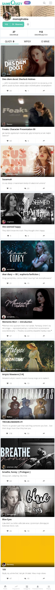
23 (28, 188)
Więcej (48, 588)
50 (28, 433)
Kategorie (27, 588)
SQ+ (27, 3)
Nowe (5, 588)
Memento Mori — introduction (17, 321)
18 (28, 531)
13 (28, 383)
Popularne (16, 588)
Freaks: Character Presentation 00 (18, 129)
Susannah (7, 179)
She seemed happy (11, 226)
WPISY (27, 41)
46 (28, 481)
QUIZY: (9, 41)
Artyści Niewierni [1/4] (13, 374)
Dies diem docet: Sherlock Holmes (18, 79)
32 (28, 336)
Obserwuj (14, 24)
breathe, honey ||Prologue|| (16, 472)
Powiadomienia (37, 588)
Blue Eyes (7, 519)
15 (28, 283)
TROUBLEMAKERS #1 (12, 421)
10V (4, 569)
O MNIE (45, 41)
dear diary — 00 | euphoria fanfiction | (21, 274)
